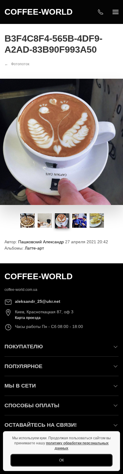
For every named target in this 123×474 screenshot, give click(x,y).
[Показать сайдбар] (115, 12)
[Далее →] (61, 141)
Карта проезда (28, 318)
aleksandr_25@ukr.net (37, 301)
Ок (61, 460)
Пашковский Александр (41, 241)
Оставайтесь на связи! (40, 425)
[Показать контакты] (100, 12)
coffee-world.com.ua (20, 290)
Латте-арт (34, 248)
